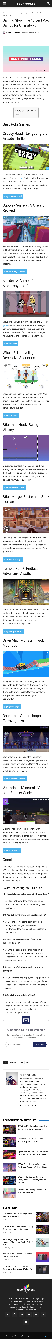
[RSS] (36, 1314)
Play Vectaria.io (12, 850)
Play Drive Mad (12, 706)
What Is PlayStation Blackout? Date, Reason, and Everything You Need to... (32, 1180)
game (20, 178)
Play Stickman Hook (14, 487)
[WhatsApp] (32, 39)
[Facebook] (13, 39)
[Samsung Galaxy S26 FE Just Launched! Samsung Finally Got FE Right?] (42, 1242)
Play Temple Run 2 (13, 631)
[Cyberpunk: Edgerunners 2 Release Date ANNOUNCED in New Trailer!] (9, 1154)
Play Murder (10, 343)
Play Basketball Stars (14, 778)
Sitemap (43, 1336)
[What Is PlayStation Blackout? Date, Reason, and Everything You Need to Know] (9, 1180)
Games (21, 1063)
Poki (27, 1063)
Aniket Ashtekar (14, 32)
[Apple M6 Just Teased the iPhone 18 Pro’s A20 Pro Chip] (42, 1257)
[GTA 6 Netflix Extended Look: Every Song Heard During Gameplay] (9, 1129)
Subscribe (40, 1045)
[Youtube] (36, 1105)
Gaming (12, 13)
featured (13, 1063)
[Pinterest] (26, 39)
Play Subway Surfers (14, 271)
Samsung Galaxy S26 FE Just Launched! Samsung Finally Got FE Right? (18, 1242)
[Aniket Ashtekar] (4, 32)
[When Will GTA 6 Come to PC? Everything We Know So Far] (9, 1142)
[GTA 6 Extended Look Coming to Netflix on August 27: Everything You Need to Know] (9, 1167)
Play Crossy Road (13, 196)
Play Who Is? (10, 415)
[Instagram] (25, 1105)
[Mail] (21, 1314)
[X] (20, 39)
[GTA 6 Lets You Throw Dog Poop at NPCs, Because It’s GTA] (42, 1217)
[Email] (38, 39)
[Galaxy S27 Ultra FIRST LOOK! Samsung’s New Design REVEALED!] (42, 1269)
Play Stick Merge (12, 559)
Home (5, 13)
